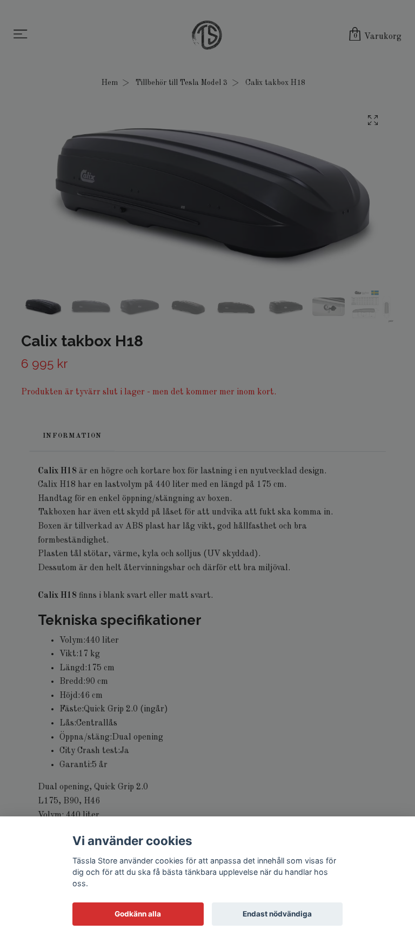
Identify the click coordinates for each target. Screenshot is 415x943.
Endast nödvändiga (277, 913)
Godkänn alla (138, 913)
